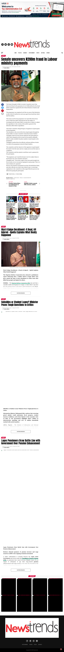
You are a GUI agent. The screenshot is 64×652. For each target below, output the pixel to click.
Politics (20, 52)
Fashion (30, 644)
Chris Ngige (16, 177)
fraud (21, 177)
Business (25, 52)
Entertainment (32, 52)
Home (15, 52)
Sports (37, 52)
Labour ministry (27, 177)
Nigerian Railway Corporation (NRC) (21, 283)
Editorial (43, 52)
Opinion (48, 52)
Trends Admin (6, 67)
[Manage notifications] (61, 649)
